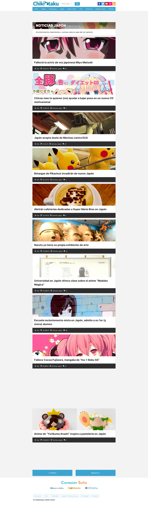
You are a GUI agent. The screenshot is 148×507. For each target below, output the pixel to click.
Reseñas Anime (100, 9)
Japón (62, 9)
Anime (36, 9)
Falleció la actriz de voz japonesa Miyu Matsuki (63, 62)
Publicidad (55, 496)
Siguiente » (95, 473)
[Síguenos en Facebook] (99, 4)
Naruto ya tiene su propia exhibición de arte (61, 244)
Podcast (111, 9)
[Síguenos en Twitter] (103, 4)
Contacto (95, 496)
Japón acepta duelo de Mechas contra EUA (61, 137)
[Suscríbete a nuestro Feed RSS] (114, 4)
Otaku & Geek (71, 9)
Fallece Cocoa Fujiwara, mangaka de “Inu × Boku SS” (67, 359)
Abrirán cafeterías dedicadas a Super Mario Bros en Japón (70, 209)
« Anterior (52, 473)
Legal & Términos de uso (70, 496)
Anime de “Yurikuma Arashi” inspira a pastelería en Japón (70, 433)
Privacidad (85, 496)
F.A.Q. (46, 496)
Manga (43, 9)
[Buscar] (77, 4)
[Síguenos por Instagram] (110, 4)
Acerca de (37, 496)
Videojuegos (53, 9)
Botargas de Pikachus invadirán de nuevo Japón (64, 173)
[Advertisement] (74, 16)
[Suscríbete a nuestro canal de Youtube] (106, 4)
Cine (81, 9)
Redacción (89, 9)
